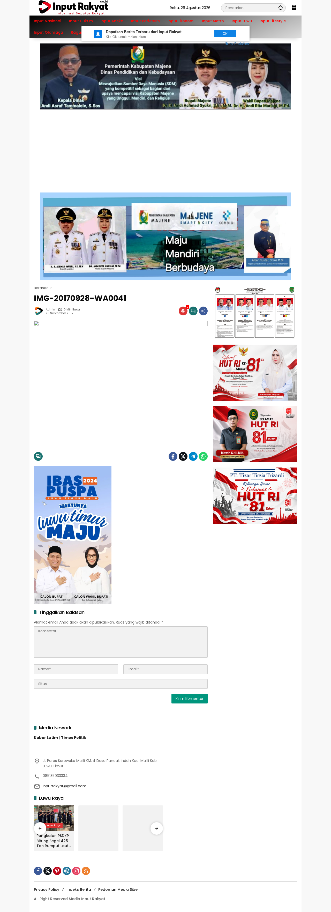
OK (225, 33)
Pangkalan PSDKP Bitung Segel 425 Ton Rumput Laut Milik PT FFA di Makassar (52, 841)
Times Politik (73, 737)
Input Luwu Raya (49, 825)
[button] (280, 7)
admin (50, 309)
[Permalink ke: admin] (40, 311)
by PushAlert (239, 43)
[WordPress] (67, 871)
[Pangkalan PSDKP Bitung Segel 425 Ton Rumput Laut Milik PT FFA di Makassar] (54, 818)
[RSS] (86, 871)
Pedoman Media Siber (118, 889)
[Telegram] (193, 456)
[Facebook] (173, 456)
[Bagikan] (203, 311)
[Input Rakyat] (82, 7)
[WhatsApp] (203, 456)
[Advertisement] (165, 148)
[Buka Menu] (294, 8)
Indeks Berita (78, 889)
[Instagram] (76, 871)
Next (199, 33)
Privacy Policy (46, 889)
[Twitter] (183, 456)
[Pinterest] (57, 871)
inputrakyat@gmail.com (64, 786)
